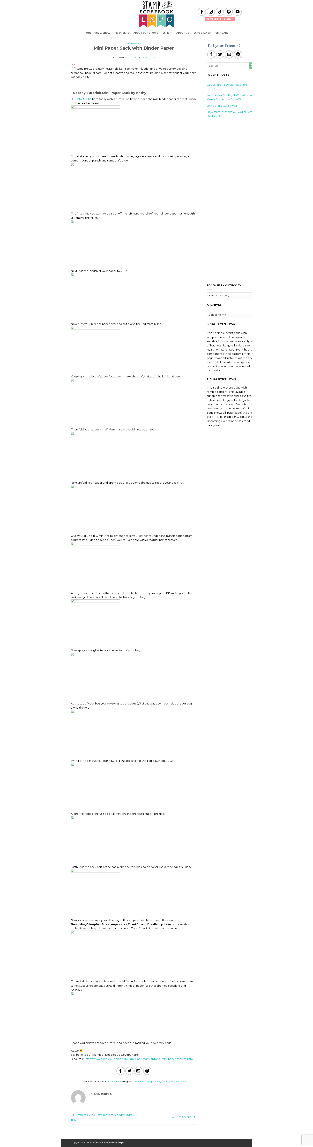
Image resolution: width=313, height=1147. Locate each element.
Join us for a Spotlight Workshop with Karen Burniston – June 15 (231, 97)
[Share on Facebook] (120, 1071)
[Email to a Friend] (138, 1071)
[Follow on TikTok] (220, 12)
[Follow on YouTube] (238, 12)
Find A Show (102, 33)
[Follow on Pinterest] (229, 12)
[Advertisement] (231, 143)
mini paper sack (177, 1081)
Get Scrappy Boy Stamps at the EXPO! (227, 87)
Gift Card (222, 33)
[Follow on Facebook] (202, 12)
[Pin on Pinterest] (147, 1071)
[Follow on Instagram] (211, 12)
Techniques (134, 43)
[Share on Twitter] (129, 1071)
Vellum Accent (182, 1117)
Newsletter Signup (219, 18)
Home (88, 33)
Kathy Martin (83, 99)
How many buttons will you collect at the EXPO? (231, 114)
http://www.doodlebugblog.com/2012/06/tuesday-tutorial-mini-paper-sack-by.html (139, 1059)
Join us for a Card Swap (222, 105)
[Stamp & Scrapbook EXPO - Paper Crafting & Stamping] (156, 14)
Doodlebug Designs (143, 1081)
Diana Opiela (148, 58)
